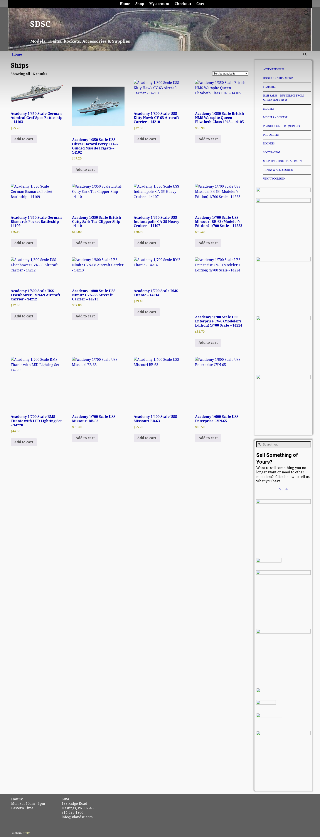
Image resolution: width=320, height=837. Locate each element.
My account (159, 4)
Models (268, 108)
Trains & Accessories (278, 169)
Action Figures (274, 69)
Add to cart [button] (23, 139)
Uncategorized (274, 178)
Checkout (183, 4)
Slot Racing (271, 152)
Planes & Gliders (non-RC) (281, 126)
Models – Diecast (275, 117)
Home (125, 4)
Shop (139, 4)
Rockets (269, 143)
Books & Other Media (278, 78)
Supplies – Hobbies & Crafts (282, 161)
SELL (283, 489)
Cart (200, 4)
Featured (269, 86)
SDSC (40, 24)
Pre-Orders (271, 134)
